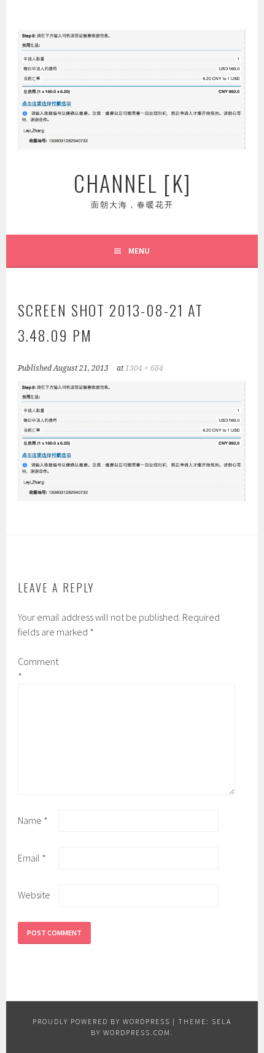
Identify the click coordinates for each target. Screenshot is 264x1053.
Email (32, 858)
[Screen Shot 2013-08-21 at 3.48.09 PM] (132, 497)
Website (34, 895)
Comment (37, 668)
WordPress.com (137, 1032)
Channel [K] (132, 182)
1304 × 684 (144, 368)
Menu (139, 250)
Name (33, 820)
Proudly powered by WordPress (101, 1021)
